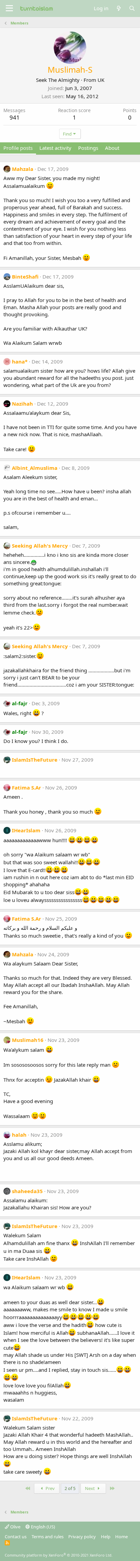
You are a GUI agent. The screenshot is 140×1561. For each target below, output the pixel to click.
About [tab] (112, 147)
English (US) (42, 1527)
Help (105, 1536)
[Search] (132, 8)
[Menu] (9, 8)
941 (15, 117)
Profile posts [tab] (18, 147)
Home (121, 1536)
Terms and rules (48, 1536)
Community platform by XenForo (58, 1555)
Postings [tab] (88, 147)
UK (101, 79)
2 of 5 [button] (70, 1488)
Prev (50, 1488)
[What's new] (118, 8)
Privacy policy (82, 1536)
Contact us (16, 1536)
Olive (14, 1527)
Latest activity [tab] (55, 147)
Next (90, 1488)
